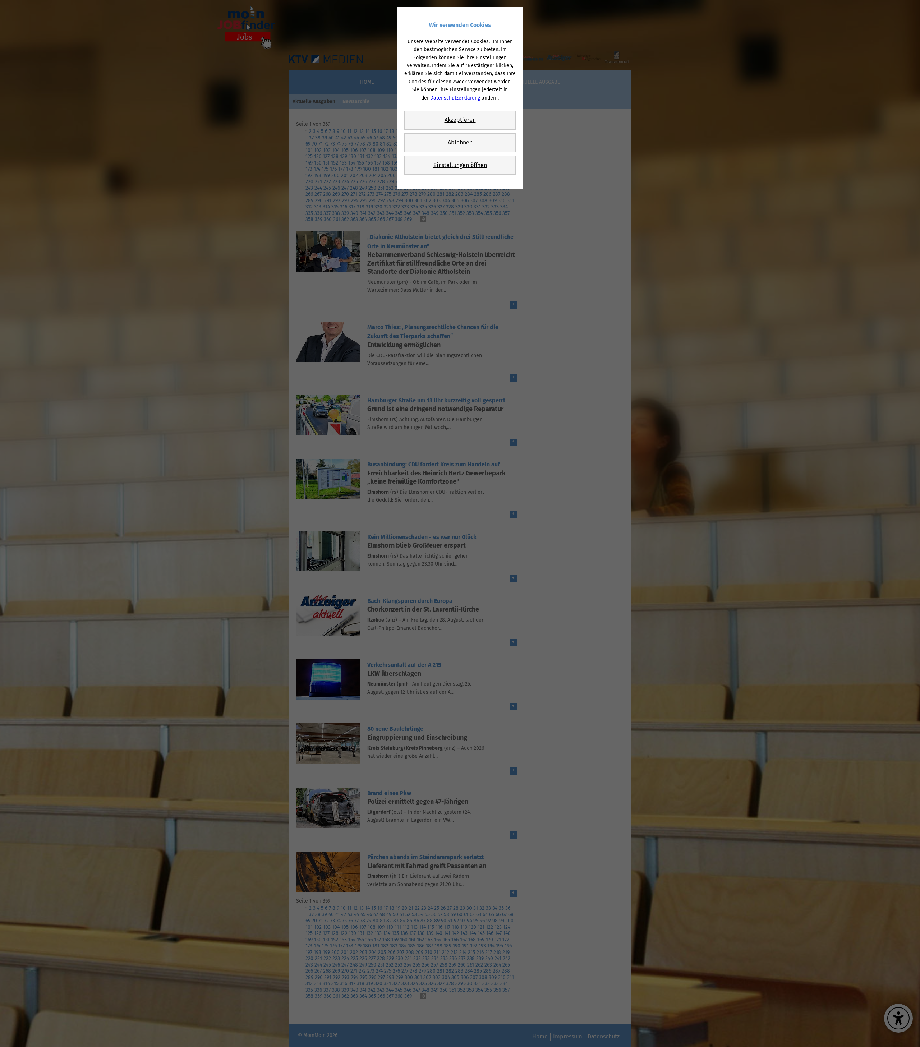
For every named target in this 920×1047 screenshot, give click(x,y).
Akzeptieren (460, 119)
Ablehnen (460, 142)
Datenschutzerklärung (455, 98)
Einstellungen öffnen (460, 165)
